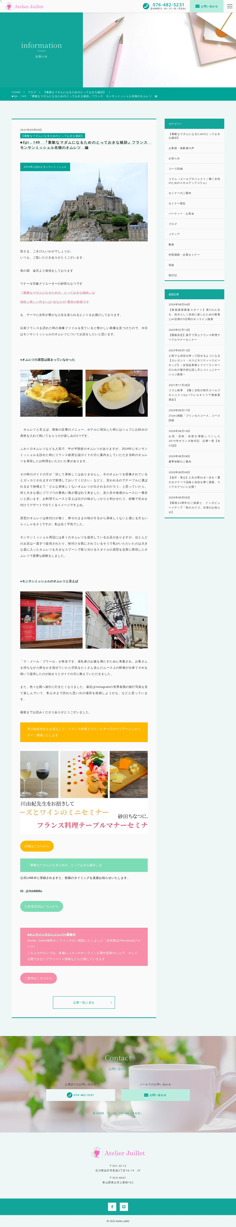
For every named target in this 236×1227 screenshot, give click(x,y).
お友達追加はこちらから (42, 906)
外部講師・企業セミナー (184, 254)
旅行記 (173, 275)
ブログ (173, 224)
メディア (174, 234)
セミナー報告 (177, 203)
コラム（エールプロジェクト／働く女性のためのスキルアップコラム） (194, 180)
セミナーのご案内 (180, 193)
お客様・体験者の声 (181, 148)
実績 (171, 265)
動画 (171, 244)
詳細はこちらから (37, 846)
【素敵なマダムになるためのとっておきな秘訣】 (52, 135)
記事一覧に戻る (84, 1002)
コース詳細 (176, 168)
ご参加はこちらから (39, 978)
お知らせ (174, 158)
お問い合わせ (209, 6)
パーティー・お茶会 (181, 213)
